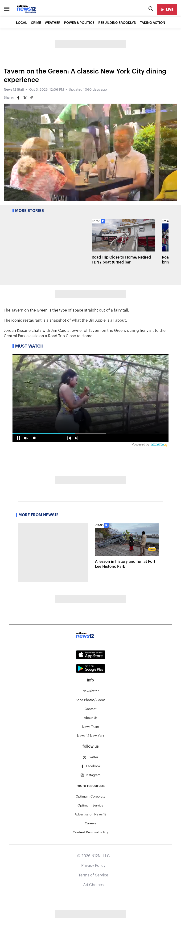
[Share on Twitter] (25, 98)
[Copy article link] (31, 98)
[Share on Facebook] (18, 98)
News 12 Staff (14, 89)
